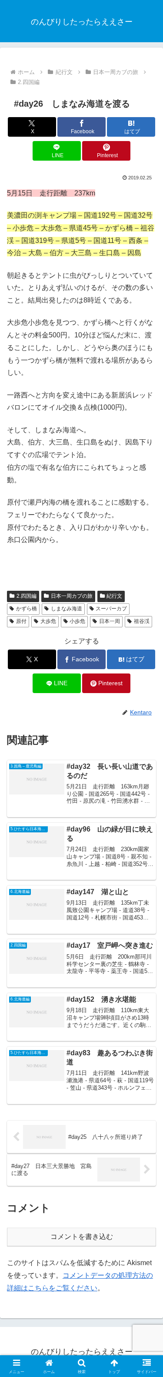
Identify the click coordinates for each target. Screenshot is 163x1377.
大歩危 (48, 621)
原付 (21, 621)
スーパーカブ (111, 609)
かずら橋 (26, 609)
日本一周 (109, 621)
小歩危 (77, 621)
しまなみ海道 (66, 609)
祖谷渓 (142, 621)
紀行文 (114, 596)
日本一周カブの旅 (72, 596)
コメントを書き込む (81, 1236)
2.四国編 (27, 596)
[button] (145, 1154)
